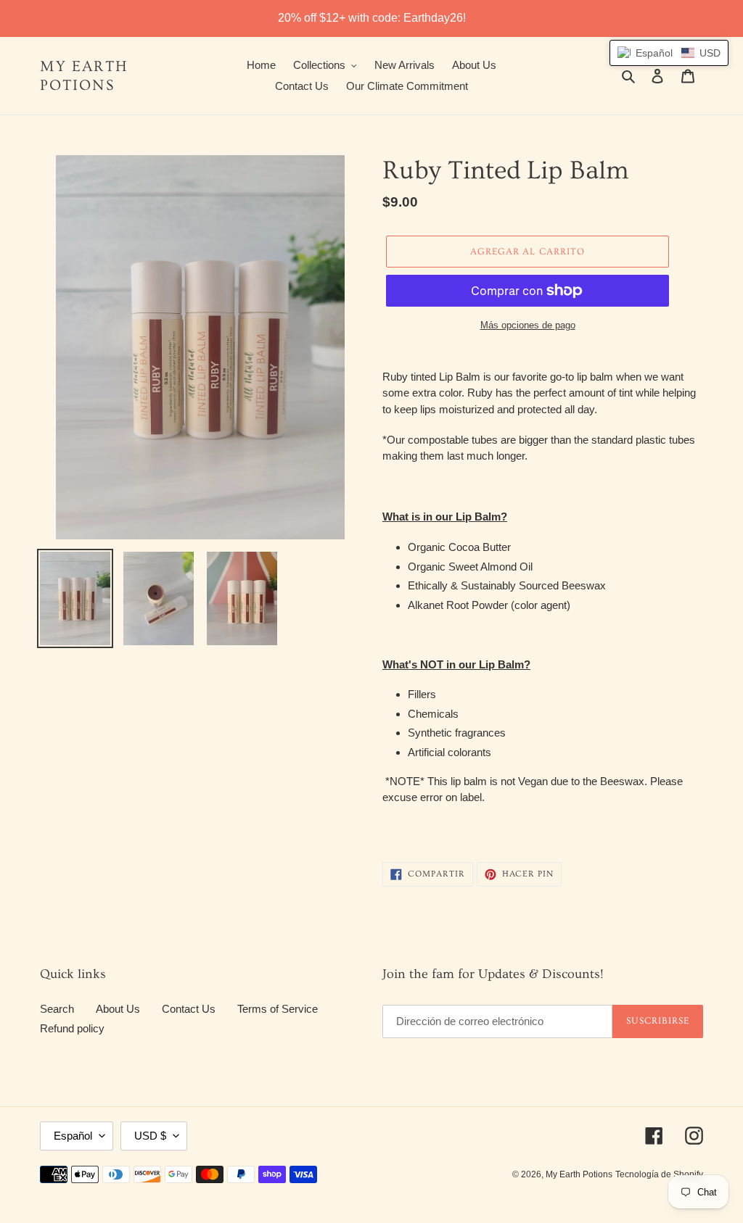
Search (57, 1009)
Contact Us (188, 1009)
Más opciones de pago (527, 325)
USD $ (150, 1135)
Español (73, 1135)
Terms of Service (277, 1009)
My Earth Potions (84, 75)
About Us (118, 1009)
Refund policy (72, 1028)
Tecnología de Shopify (659, 1174)
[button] (669, 53)
